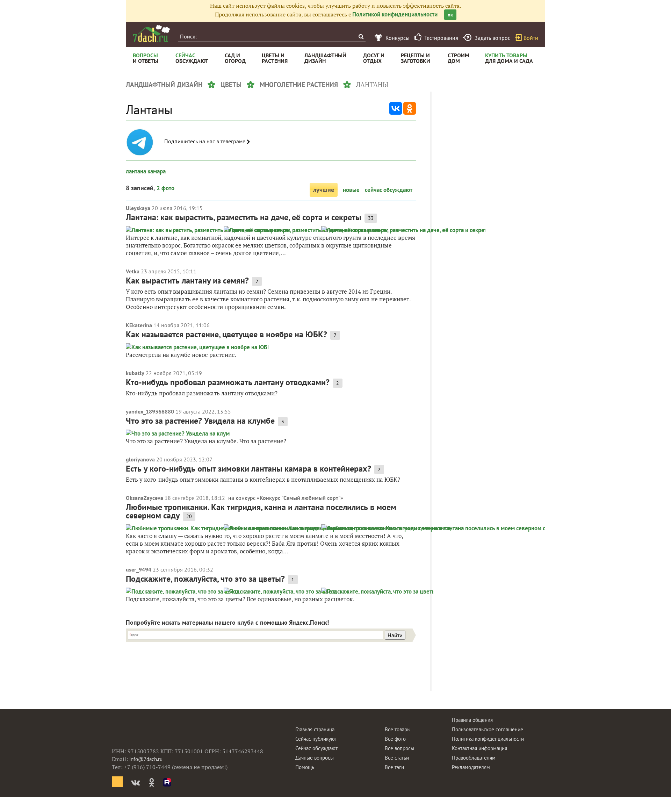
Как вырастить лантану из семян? (187, 280)
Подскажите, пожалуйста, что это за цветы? (205, 578)
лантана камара (146, 171)
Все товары (398, 729)
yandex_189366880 (150, 411)
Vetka (132, 271)
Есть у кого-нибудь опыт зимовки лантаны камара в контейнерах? (248, 468)
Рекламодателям (471, 767)
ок (450, 15)
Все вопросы (399, 748)
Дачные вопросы (314, 757)
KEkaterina (139, 325)
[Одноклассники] (409, 108)
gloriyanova (140, 459)
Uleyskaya (138, 207)
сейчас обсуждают (388, 190)
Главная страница (314, 729)
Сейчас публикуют (316, 738)
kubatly (135, 372)
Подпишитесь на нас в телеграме (205, 141)
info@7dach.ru (146, 759)
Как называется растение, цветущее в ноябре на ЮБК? (226, 334)
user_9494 (138, 569)
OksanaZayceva (144, 497)
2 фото (165, 188)
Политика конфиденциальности (488, 738)
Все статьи (397, 757)
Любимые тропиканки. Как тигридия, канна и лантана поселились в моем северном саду (261, 511)
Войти (531, 37)
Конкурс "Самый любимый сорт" (300, 497)
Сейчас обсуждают (316, 748)
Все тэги (394, 767)
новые (351, 190)
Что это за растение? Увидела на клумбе (200, 420)
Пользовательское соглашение (487, 729)
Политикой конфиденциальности (395, 14)
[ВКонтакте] (395, 108)
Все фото (395, 738)
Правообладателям (474, 757)
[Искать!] (360, 36)
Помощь (304, 767)
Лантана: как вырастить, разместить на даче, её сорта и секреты (243, 217)
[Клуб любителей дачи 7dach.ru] (151, 33)
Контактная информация (479, 748)
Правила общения (472, 720)
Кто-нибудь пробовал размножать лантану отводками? (228, 382)
